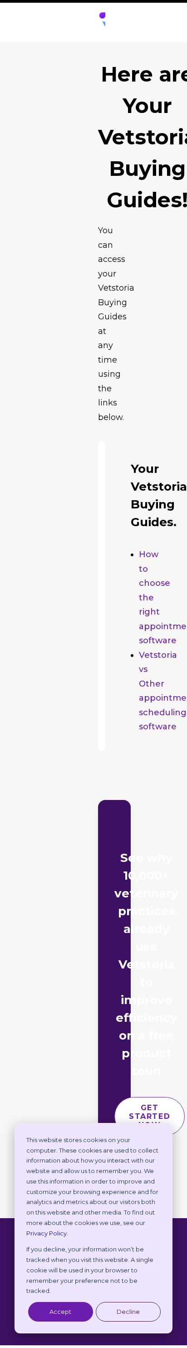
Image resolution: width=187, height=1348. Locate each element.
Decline (128, 1311)
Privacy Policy (46, 1233)
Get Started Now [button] (151, 1116)
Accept (60, 1311)
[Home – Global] (101, 22)
